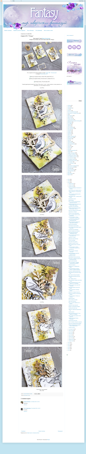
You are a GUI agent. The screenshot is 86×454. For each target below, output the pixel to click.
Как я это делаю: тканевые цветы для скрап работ (75, 194)
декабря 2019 (71, 183)
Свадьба (69, 151)
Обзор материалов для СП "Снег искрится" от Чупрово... (74, 314)
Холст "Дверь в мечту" (72, 278)
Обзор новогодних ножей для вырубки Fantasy (74, 254)
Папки (69, 149)
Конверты (69, 131)
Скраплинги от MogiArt (73, 211)
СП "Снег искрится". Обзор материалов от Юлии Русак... (74, 217)
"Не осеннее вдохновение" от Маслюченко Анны (74, 220)
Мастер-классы (70, 137)
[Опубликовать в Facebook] (38, 393)
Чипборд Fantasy (71, 170)
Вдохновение (70, 115)
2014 (69, 348)
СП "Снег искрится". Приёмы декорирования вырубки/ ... (74, 263)
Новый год (69, 141)
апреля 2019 (71, 336)
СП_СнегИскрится (71, 163)
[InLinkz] (67, 354)
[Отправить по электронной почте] (34, 393)
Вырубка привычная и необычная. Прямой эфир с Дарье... (75, 204)
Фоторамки (70, 168)
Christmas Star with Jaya (73, 308)
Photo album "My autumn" (73, 241)
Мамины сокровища (71, 136)
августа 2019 (71, 330)
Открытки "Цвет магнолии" (73, 305)
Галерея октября (72, 327)
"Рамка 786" (48, 72)
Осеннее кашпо (71, 311)
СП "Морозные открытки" (72, 155)
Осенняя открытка (72, 264)
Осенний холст (71, 249)
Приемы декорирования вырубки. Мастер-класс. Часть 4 (75, 208)
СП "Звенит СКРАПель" (72, 154)
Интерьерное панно (72, 198)
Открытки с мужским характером (74, 271)
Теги (68, 164)
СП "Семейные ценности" (72, 156)
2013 (69, 350)
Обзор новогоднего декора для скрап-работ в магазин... (74, 222)
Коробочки (69, 133)
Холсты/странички (71, 169)
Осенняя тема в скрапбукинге (74, 213)
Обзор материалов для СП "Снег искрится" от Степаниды (74, 283)
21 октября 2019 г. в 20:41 (35, 401)
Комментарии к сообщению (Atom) (33, 432)
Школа (69, 172)
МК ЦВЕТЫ (70, 138)
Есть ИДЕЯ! (70, 123)
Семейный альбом (72, 255)
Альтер (69, 106)
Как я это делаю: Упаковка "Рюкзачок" (73, 251)
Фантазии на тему (27, 395)
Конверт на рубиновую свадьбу (74, 306)
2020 (69, 180)
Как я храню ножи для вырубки (74, 274)
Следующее (23, 431)
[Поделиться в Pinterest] (39, 393)
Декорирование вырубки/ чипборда (74, 120)
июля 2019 (71, 332)
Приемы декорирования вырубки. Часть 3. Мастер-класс (75, 325)
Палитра (69, 147)
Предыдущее (60, 431)
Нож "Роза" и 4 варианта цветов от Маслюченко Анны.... (75, 259)
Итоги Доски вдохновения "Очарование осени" (73, 233)
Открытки (69, 146)
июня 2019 (71, 333)
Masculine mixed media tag (73, 238)
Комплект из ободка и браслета (74, 292)
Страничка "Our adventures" (73, 206)
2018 (69, 342)
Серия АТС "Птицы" (72, 237)
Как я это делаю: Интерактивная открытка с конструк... (74, 202)
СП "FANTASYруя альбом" (72, 160)
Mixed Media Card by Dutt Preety (74, 257)
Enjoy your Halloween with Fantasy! (75, 210)
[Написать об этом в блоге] (36, 393)
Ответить (25, 404)
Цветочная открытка (72, 301)
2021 (69, 179)
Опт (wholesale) (39, 30)
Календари (70, 129)
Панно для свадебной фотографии (75, 323)
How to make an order (48, 30)
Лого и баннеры (30, 30)
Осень (69, 145)
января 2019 (71, 340)
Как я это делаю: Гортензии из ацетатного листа (74, 235)
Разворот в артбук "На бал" (73, 243)
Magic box (69, 174)
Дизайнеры (70, 122)
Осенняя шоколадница (73, 224)
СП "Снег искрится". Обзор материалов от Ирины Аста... (74, 247)
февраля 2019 (71, 339)
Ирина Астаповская (46, 38)
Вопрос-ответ (70, 118)
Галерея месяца (71, 119)
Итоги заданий (70, 127)
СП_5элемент (70, 161)
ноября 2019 (71, 185)
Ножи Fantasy (70, 142)
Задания (69, 124)
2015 (69, 347)
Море (69, 140)
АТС (68, 109)
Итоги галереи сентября (73, 299)
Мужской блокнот (72, 298)
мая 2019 (70, 335)
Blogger (48, 439)
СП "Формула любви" (71, 159)
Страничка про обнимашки (73, 229)
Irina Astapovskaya (27, 408)
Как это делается (71, 128)
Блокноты (69, 110)
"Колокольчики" (54, 72)
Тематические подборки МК (73, 165)
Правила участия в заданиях (19, 30)
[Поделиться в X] (37, 393)
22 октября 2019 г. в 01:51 (35, 408)
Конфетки (69, 132)
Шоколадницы (70, 173)
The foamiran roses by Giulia (73, 225)
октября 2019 (71, 186)
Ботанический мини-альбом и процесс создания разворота (74, 269)
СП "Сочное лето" (71, 158)
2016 (69, 345)
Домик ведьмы (71, 200)
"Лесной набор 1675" (44, 73)
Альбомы (69, 105)
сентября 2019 (71, 329)
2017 (69, 344)
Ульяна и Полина (27, 401)
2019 (69, 182)
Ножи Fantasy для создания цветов (75, 190)
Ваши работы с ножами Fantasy (73, 113)
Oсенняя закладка (72, 240)
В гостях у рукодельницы (72, 111)
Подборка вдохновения (72, 150)
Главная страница (8, 30)
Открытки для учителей (73, 320)
